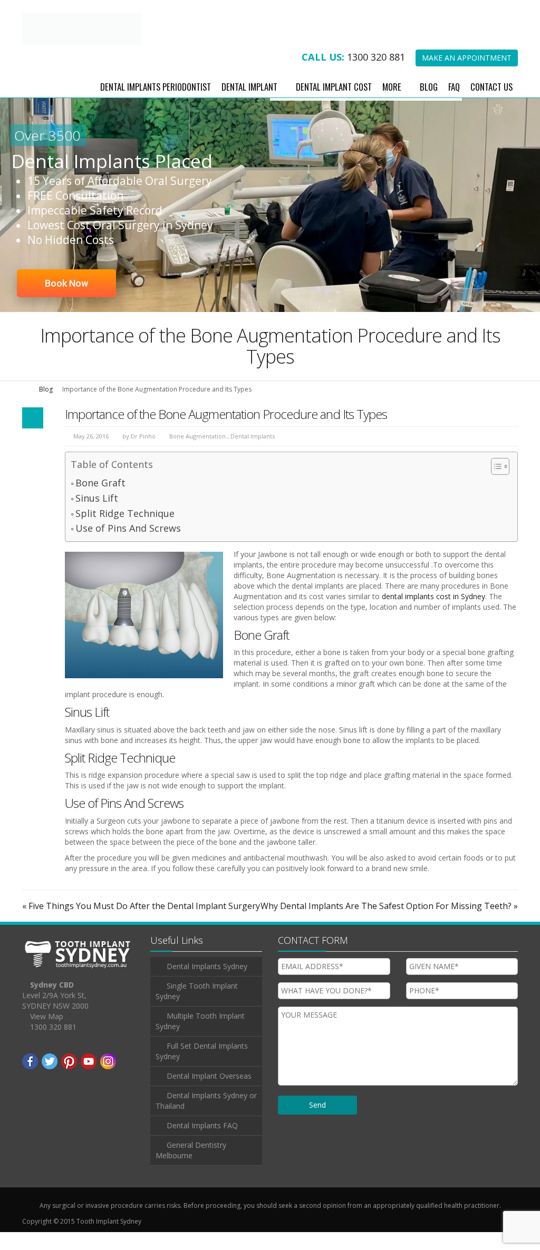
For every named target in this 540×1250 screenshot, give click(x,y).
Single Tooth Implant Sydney (197, 1009)
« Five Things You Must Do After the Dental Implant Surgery (141, 923)
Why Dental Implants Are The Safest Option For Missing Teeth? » (389, 923)
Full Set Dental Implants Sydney (202, 1069)
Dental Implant (249, 104)
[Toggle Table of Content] (495, 484)
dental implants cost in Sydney (433, 614)
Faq (454, 104)
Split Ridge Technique (125, 530)
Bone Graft (100, 500)
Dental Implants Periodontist (155, 104)
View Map (46, 1034)
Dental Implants (252, 454)
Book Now (66, 301)
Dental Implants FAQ (202, 1143)
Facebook (30, 1079)
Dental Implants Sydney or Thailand (206, 1118)
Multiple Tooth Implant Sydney (200, 1039)
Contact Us (491, 104)
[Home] (26, 406)
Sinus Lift (96, 515)
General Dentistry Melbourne (191, 1168)
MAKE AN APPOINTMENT (467, 76)
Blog (429, 104)
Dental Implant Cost (334, 104)
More (391, 104)
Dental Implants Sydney (207, 984)
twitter (49, 1079)
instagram (108, 1079)
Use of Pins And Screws (128, 546)
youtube (89, 1079)
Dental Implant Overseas (209, 1094)
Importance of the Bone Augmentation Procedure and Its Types (226, 431)
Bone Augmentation (197, 454)
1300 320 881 (376, 75)
